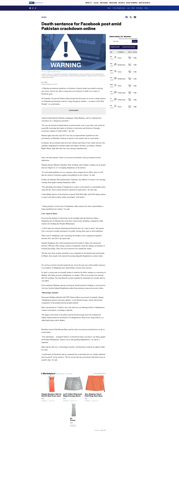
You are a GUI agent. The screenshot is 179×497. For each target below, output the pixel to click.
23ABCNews (33, 8)
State (133, 8)
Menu (87, 3)
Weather (113, 3)
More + (147, 8)
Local (96, 3)
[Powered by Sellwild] (103, 430)
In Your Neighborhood (119, 8)
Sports (121, 3)
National (104, 3)
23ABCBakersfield (30, 8)
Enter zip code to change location (128, 38)
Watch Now (144, 3)
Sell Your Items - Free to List (64, 374)
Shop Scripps (131, 3)
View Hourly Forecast (128, 47)
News (109, 8)
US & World (139, 8)
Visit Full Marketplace (100, 373)
